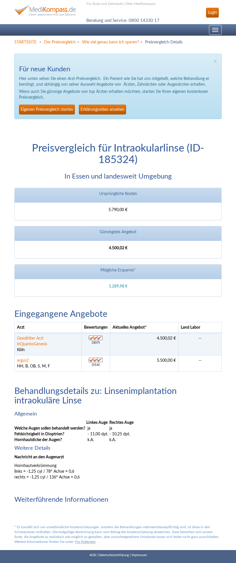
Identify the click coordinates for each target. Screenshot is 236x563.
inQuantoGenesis (32, 344)
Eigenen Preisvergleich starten (47, 110)
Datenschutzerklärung (113, 555)
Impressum (139, 555)
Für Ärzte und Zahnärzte (104, 3)
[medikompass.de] (46, 8)
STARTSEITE (25, 42)
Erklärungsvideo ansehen (102, 110)
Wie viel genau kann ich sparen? (110, 42)
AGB (93, 555)
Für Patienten (85, 541)
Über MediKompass (140, 3)
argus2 (23, 361)
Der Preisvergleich (60, 42)
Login (212, 13)
